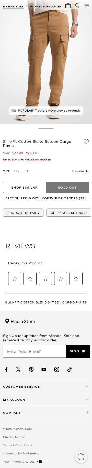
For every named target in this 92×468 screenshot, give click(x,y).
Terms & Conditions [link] (17, 445)
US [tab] (16, 171)
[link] (5, 369)
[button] (81, 457)
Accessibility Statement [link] (21, 453)
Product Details (23, 213)
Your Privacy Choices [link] (19, 461)
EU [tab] (26, 171)
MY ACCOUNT (15, 399)
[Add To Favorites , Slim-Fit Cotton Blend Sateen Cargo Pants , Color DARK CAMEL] (86, 141)
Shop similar (24, 187)
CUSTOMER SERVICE (21, 386)
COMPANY (12, 412)
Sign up (78, 351)
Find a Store (22, 321)
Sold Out (67, 187)
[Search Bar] (77, 5)
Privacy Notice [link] (14, 437)
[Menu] (86, 5)
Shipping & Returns (69, 213)
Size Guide (80, 171)
